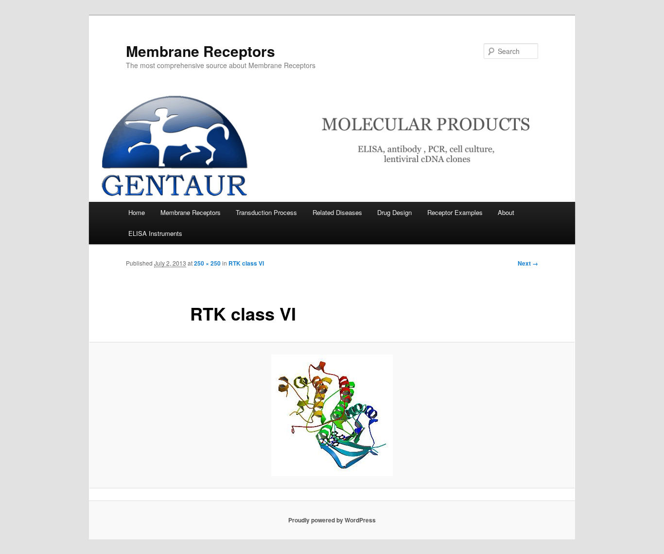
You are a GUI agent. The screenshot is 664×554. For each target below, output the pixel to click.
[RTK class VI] (332, 415)
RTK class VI (246, 263)
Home (136, 212)
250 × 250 (207, 263)
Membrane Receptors (200, 50)
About (506, 212)
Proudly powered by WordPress (332, 520)
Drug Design (394, 212)
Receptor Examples (455, 212)
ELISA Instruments (155, 233)
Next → (528, 263)
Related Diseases (337, 212)
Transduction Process (266, 212)
